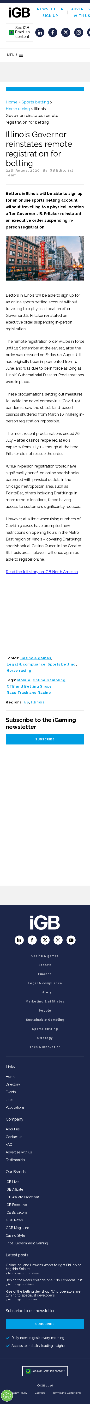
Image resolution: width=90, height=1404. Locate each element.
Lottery (45, 992)
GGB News (14, 1220)
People (45, 1010)
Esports (45, 965)
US (26, 702)
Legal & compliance (26, 664)
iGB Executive (16, 1205)
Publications (15, 1107)
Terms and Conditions (67, 1392)
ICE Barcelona (16, 1212)
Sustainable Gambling (45, 1019)
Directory (13, 1084)
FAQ (9, 1144)
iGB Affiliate (14, 1189)
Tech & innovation (45, 1047)
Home (11, 102)
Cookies (40, 1392)
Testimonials (15, 1160)
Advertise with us (19, 1152)
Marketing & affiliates (45, 1001)
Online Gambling (49, 680)
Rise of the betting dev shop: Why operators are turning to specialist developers (43, 1293)
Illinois (37, 702)
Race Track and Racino (29, 693)
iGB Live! (12, 1182)
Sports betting (35, 102)
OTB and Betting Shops (29, 686)
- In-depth (30, 1299)
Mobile (23, 680)
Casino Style (15, 1235)
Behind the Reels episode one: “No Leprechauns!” (44, 1280)
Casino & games (35, 658)
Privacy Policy (18, 1392)
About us (13, 1129)
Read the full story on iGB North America (42, 572)
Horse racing (18, 109)
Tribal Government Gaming (27, 1243)
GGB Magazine (17, 1228)
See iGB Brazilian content (20, 32)
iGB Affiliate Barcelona (23, 1197)
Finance (45, 974)
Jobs (9, 1100)
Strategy (45, 1038)
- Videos (28, 1284)
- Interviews (31, 1273)
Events (11, 1092)
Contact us (14, 1137)
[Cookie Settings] (7, 1396)
